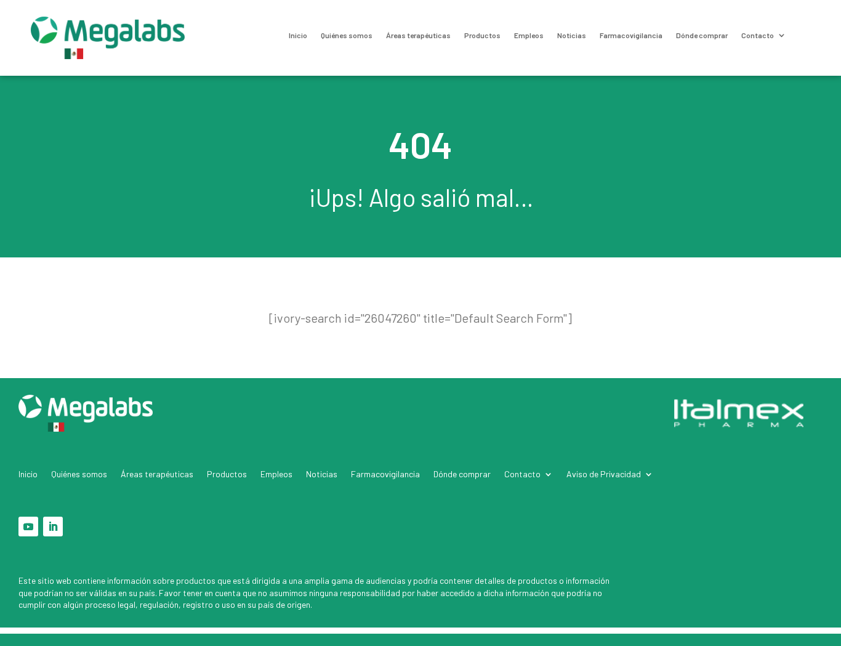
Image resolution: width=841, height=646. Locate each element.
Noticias (571, 35)
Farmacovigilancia (631, 35)
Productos (482, 35)
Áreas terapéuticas (418, 35)
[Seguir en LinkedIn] (53, 526)
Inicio (298, 35)
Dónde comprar (702, 35)
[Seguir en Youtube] (28, 526)
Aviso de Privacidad (603, 474)
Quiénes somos (346, 35)
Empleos (529, 35)
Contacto (757, 35)
